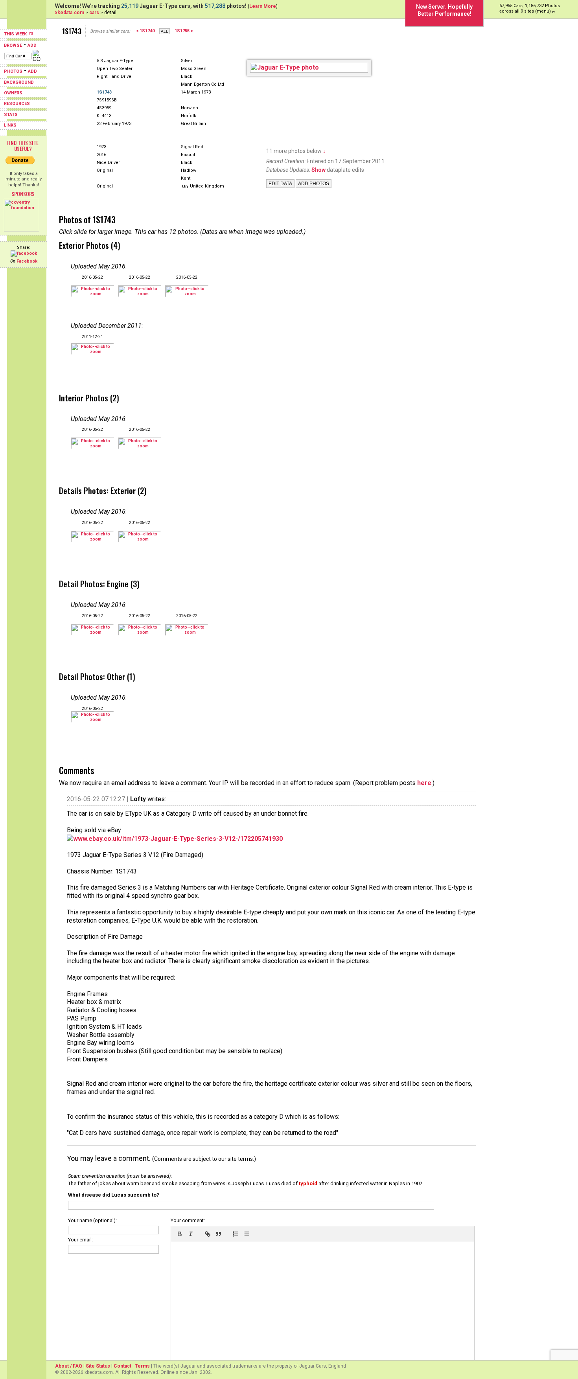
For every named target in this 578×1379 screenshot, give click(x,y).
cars (94, 12)
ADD (32, 45)
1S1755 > (184, 30)
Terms (142, 1366)
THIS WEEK (16, 34)
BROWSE (13, 45)
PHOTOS (13, 71)
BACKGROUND (19, 82)
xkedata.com (69, 12)
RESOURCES (17, 103)
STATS (11, 114)
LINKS (10, 125)
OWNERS (13, 93)
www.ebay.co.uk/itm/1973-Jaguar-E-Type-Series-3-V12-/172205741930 (178, 838)
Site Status (98, 1366)
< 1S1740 (145, 30)
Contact (122, 1366)
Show (318, 170)
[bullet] (246, 1234)
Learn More (262, 6)
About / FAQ (68, 1366)
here (424, 783)
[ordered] (235, 1234)
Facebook (27, 261)
